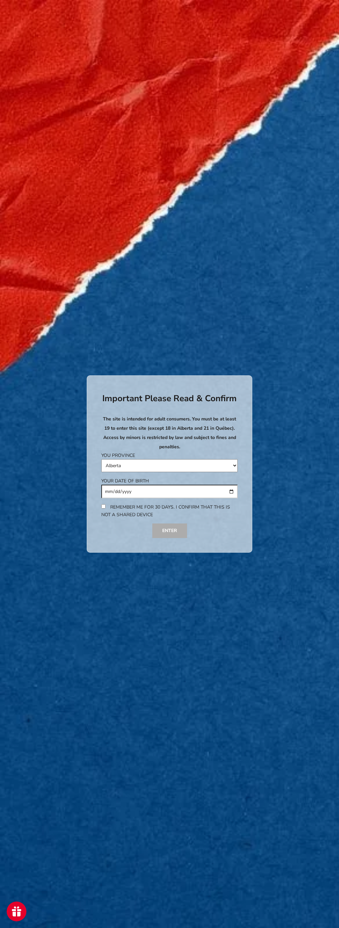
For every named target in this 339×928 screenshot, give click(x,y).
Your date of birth (125, 481)
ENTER (169, 530)
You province (118, 455)
